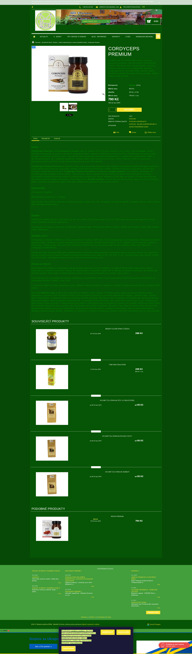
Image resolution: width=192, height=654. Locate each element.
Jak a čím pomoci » (43, 646)
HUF (153, 7)
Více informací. (76, 643)
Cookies (35, 577)
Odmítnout (107, 632)
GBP (150, 7)
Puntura (132, 119)
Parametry (46, 138)
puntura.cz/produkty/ (138, 121)
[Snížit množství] (116, 111)
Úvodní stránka (34, 37)
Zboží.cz (93, 617)
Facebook (101, 617)
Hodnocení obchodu (144, 37)
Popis (35, 138)
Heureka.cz (85, 617)
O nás (128, 37)
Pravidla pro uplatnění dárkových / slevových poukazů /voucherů (79, 579)
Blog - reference (99, 37)
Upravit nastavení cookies (91, 624)
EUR (146, 7)
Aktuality (44, 37)
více (59, 583)
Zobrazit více (153, 612)
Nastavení (68, 649)
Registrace (136, 7)
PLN (156, 7)
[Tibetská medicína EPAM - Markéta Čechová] (45, 20)
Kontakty (116, 37)
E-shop (108, 617)
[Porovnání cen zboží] (5, 630)
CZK (143, 7)
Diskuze (57, 138)
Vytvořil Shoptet (155, 624)
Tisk (117, 132)
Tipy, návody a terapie (76, 37)
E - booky (58, 37)
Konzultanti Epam (138, 602)
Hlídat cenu (152, 132)
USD (159, 7)
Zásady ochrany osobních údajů (46, 571)
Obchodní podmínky (73, 571)
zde (89, 227)
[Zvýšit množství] (116, 109)
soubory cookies (78, 631)
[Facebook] (33, 7)
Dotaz (134, 132)
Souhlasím (123, 632)
